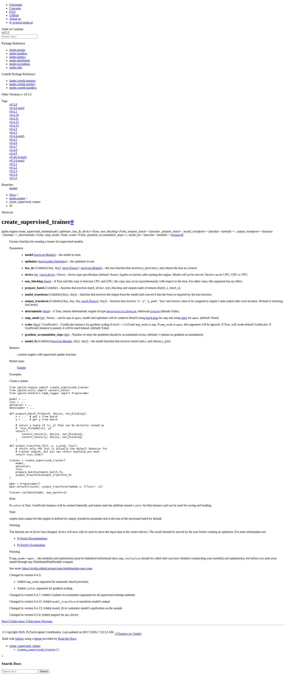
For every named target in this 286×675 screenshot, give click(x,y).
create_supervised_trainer (24, 646)
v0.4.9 (13, 153)
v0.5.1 (13, 164)
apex (184, 317)
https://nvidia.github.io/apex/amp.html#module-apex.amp (57, 568)
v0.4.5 (13, 139)
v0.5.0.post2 (17, 160)
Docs (13, 194)
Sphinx (19, 638)
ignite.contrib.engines (22, 80)
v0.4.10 (14, 115)
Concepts (15, 8)
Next (5, 621)
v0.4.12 (14, 122)
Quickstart (15, 4)
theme (38, 638)
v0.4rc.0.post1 (18, 157)
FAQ (12, 11)
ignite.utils (15, 67)
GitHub (14, 15)
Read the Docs (67, 638)
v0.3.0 (13, 104)
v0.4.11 (13, 118)
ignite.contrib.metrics (22, 84)
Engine (21, 367)
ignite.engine (17, 50)
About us (15, 18)
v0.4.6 (13, 143)
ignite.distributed (19, 60)
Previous (46, 621)
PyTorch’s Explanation (31, 545)
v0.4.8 (13, 150)
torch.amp (152, 317)
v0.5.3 (13, 171)
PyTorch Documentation (32, 538)
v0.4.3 (13, 132)
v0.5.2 (13, 167)
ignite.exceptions (19, 64)
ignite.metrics (17, 57)
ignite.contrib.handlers (23, 87)
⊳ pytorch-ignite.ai (21, 22)
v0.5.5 (13, 178)
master (13, 188)
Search (44, 671)
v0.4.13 (14, 125)
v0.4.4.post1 (17, 136)
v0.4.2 (13, 129)
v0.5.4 (13, 174)
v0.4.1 (13, 111)
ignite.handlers (18, 53)
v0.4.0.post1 (17, 108)
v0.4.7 (13, 146)
